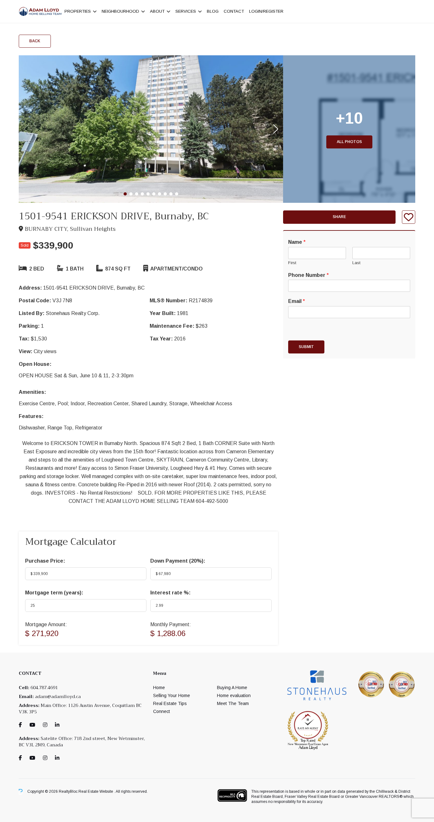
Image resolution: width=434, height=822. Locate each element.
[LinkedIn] (57, 725)
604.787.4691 (44, 687)
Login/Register (266, 11)
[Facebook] (20, 725)
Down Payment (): (177, 561)
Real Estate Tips (170, 703)
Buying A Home (232, 687)
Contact (234, 11)
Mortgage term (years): (54, 592)
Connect (161, 711)
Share (339, 217)
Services (185, 11)
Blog (213, 11)
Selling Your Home (171, 695)
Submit (306, 347)
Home (159, 687)
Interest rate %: (170, 592)
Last (356, 262)
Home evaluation (234, 695)
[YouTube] (32, 725)
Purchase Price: (45, 561)
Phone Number (308, 275)
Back (34, 41)
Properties (77, 11)
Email (296, 301)
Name (297, 242)
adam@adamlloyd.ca (58, 696)
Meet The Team (233, 703)
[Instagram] (45, 725)
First (292, 262)
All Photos (349, 142)
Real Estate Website (96, 791)
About (157, 11)
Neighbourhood (120, 11)
